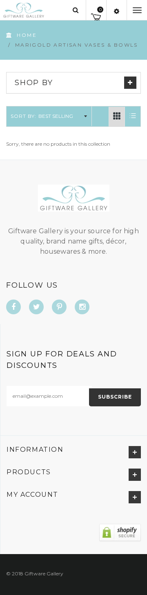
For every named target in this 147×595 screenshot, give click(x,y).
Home (27, 35)
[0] (96, 16)
